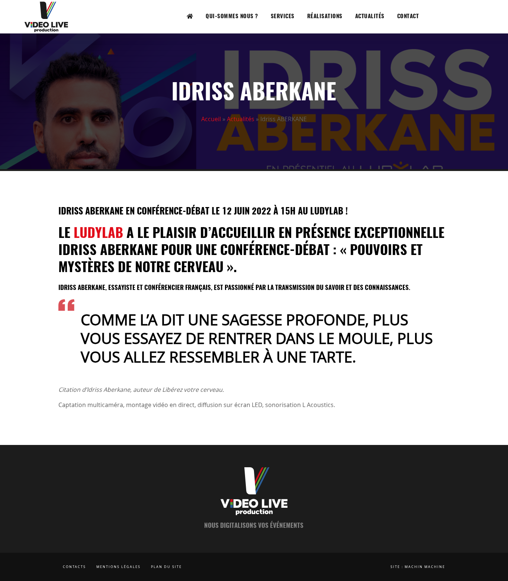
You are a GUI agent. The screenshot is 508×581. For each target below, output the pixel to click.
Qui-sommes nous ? (232, 16)
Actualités (370, 16)
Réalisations (325, 16)
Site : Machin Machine (417, 567)
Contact (408, 16)
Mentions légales (118, 567)
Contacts (74, 567)
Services (283, 16)
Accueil (211, 119)
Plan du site (166, 567)
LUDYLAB (98, 234)
